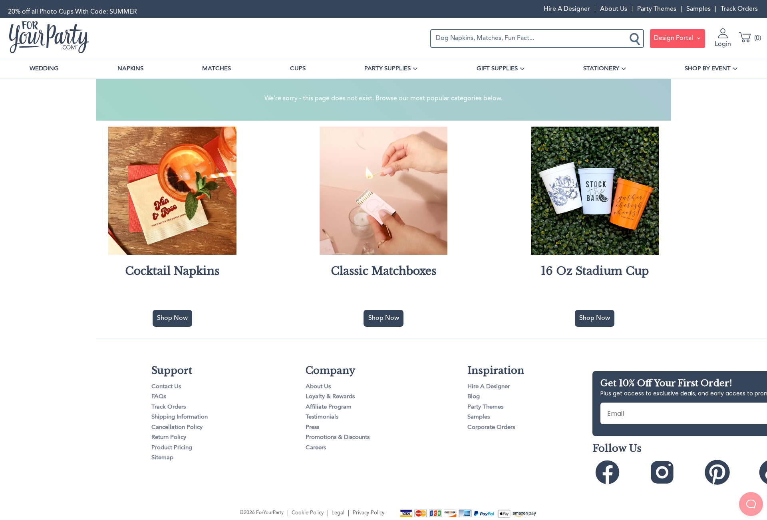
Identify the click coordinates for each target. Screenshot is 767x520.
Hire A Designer (567, 9)
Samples (698, 9)
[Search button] (636, 38)
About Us (613, 9)
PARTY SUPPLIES (387, 68)
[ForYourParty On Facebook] (619, 472)
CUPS (298, 68)
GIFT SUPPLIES (497, 68)
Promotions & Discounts (338, 438)
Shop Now (172, 318)
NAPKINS (130, 68)
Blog (473, 397)
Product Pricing (171, 448)
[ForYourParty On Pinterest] (728, 472)
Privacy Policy (368, 513)
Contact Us (166, 387)
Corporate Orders (491, 428)
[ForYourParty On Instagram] (673, 472)
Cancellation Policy (177, 428)
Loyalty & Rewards (330, 397)
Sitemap (162, 458)
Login (723, 44)
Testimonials (322, 417)
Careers (316, 448)
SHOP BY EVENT (708, 68)
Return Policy (168, 438)
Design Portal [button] (674, 38)
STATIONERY (601, 68)
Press (312, 428)
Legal (338, 513)
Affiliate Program (329, 407)
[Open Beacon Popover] (751, 504)
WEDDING (44, 68)
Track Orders (739, 9)
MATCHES (216, 68)
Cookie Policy (308, 513)
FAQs (158, 397)
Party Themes (656, 9)
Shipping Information (179, 417)
